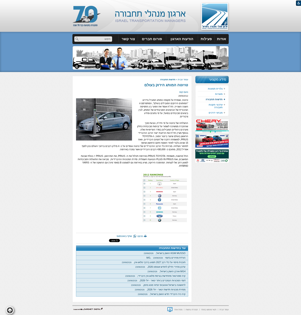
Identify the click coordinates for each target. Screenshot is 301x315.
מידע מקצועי (217, 79)
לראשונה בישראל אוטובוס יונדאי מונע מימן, (158, 285)
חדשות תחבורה (167, 79)
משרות (219, 94)
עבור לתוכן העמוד (150, 3)
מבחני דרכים (216, 112)
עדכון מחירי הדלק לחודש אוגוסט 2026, (160, 266)
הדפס (140, 236)
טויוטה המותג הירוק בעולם (166, 85)
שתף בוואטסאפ (124, 236)
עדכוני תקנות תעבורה (216, 106)
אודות (221, 39)
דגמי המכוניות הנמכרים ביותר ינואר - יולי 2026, (156, 280)
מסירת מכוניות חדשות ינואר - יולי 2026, (160, 289)
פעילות (206, 39)
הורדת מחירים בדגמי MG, (165, 257)
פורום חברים (152, 39)
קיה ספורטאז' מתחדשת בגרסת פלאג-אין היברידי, (155, 276)
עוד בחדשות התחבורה (172, 248)
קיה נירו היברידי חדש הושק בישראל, (161, 294)
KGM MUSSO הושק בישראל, (164, 253)
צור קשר (128, 39)
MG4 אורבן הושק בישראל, (166, 271)
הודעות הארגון (182, 39)
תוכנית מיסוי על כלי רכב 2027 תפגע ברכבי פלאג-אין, (153, 262)
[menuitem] (222, 39)
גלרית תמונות (215, 88)
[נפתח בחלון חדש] (169, 309)
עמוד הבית (183, 79)
